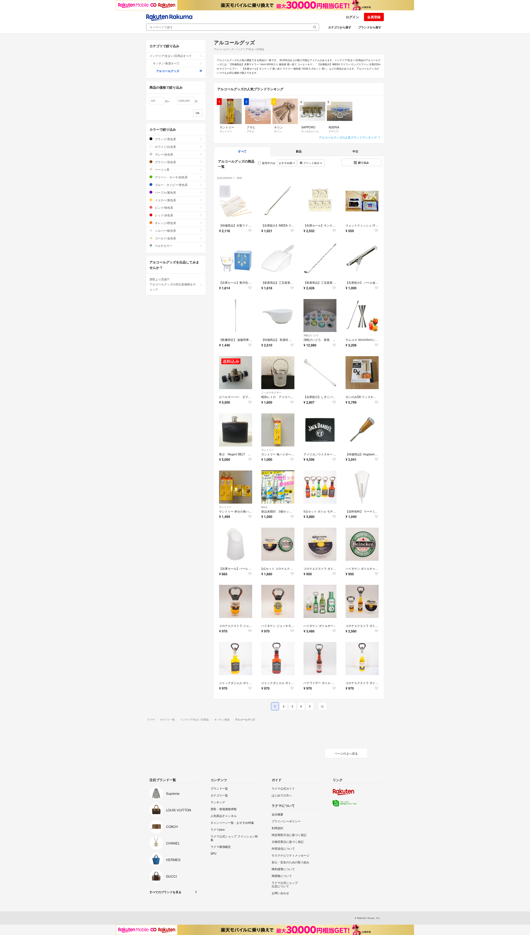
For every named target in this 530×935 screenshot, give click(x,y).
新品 (299, 151)
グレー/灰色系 (163, 154)
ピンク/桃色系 (163, 207)
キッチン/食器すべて (166, 63)
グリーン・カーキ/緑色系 (171, 177)
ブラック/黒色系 (165, 139)
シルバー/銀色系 (165, 230)
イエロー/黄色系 (165, 200)
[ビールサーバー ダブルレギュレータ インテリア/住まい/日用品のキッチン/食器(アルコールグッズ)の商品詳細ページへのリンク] (235, 372)
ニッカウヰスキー (271, 392)
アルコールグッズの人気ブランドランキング (348, 137)
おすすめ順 (286, 163)
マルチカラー (163, 246)
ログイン (352, 16)
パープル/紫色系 (165, 192)
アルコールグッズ (167, 71)
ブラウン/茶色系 (165, 162)
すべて (242, 151)
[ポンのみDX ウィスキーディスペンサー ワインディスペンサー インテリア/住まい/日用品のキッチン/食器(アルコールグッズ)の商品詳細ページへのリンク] (362, 372)
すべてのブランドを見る (165, 892)
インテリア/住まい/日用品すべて (170, 56)
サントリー (267, 449)
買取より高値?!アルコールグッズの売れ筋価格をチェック (172, 284)
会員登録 (374, 16)
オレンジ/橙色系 (165, 223)
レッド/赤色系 (163, 215)
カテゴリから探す (339, 27)
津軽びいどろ (311, 335)
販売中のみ (269, 163)
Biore (264, 507)
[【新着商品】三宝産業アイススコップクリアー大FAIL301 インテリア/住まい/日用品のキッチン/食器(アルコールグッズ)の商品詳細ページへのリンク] (277, 258)
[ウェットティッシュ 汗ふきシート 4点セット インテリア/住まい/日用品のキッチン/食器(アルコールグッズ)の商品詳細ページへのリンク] (362, 201)
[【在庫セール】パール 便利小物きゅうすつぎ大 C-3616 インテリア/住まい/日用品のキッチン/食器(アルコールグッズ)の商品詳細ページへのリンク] (235, 544)
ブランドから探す (369, 27)
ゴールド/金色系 (165, 238)
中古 (355, 151)
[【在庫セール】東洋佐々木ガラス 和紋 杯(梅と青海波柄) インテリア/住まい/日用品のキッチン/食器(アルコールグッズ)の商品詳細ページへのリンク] (235, 258)
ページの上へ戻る (346, 753)
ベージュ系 (161, 169)
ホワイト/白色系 (165, 147)
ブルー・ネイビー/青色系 (171, 185)
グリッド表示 (311, 163)
